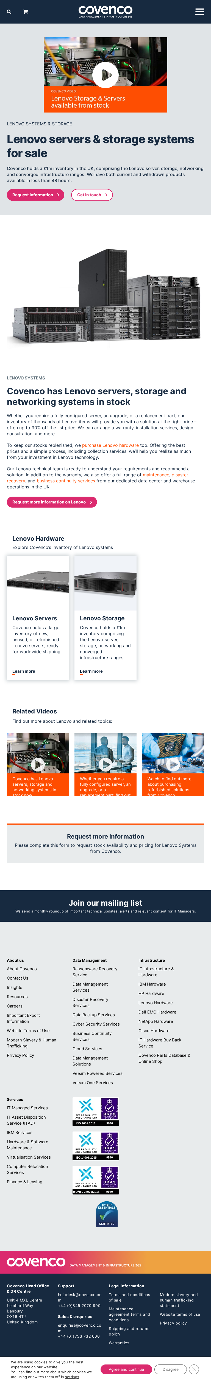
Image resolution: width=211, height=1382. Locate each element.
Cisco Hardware (154, 1030)
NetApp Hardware (155, 1021)
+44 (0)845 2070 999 (79, 1305)
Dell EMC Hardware (157, 1012)
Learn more (23, 671)
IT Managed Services (27, 1107)
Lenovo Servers (34, 618)
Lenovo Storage (102, 618)
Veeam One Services (93, 1082)
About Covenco (22, 968)
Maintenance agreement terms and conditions (129, 1314)
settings (72, 1377)
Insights (14, 987)
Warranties (119, 1342)
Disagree (171, 1369)
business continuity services (66, 480)
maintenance (156, 474)
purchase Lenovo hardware (110, 445)
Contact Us (17, 978)
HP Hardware (151, 993)
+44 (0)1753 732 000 (79, 1336)
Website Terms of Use (28, 1030)
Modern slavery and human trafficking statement (179, 1300)
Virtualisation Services (29, 1157)
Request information (32, 194)
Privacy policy (173, 1323)
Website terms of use (180, 1314)
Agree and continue (126, 1369)
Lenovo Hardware (155, 1002)
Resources (17, 996)
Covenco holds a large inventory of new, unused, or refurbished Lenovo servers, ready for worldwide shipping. (37, 639)
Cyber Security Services (96, 1024)
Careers (15, 1006)
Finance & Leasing (24, 1181)
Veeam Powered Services (98, 1073)
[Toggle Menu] (199, 11)
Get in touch (89, 194)
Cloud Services (87, 1048)
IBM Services (19, 1132)
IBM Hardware (152, 984)
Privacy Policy (20, 1055)
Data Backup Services (94, 1014)
